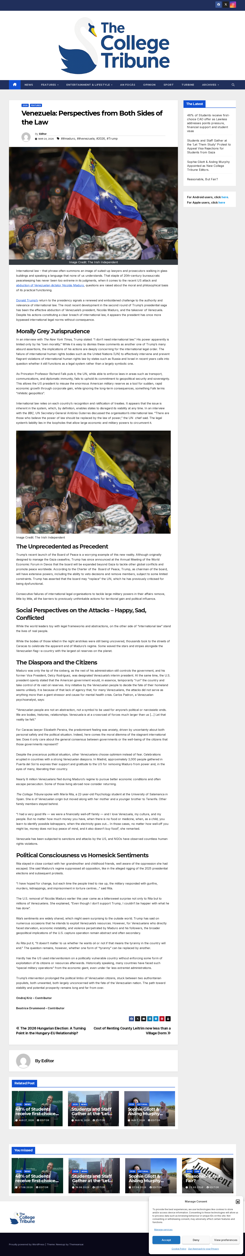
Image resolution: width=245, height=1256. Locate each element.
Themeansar (76, 1244)
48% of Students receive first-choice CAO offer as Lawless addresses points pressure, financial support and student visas (208, 123)
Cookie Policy (179, 1248)
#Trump (112, 138)
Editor (43, 133)
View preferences (225, 1240)
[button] (238, 1201)
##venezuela (86, 138)
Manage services (163, 1229)
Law (197, 1171)
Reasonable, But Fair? (202, 179)
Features (49, 84)
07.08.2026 (139, 1187)
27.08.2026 (26, 1187)
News (29, 84)
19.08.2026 (83, 1187)
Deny (196, 1240)
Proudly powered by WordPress (27, 1244)
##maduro (68, 138)
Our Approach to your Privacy (203, 1248)
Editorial (142, 1104)
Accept (166, 1240)
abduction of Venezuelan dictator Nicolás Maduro (50, 285)
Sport (169, 84)
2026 (25, 105)
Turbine (188, 84)
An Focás (127, 84)
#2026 (100, 138)
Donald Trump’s (27, 300)
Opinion (149, 84)
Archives (209, 84)
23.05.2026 (196, 1187)
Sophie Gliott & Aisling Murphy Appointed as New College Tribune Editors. (208, 165)
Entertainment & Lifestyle (88, 84)
